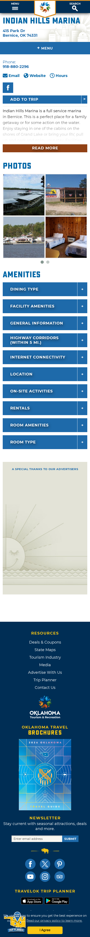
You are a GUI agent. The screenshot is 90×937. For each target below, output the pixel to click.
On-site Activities (31, 391)
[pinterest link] (59, 864)
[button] (15, 7)
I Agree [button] (45, 930)
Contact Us (45, 687)
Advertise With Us (45, 672)
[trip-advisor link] (59, 876)
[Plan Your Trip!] (15, 922)
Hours (62, 75)
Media (45, 665)
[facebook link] (30, 864)
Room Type (23, 442)
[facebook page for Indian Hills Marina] (8, 87)
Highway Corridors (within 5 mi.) (34, 340)
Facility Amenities (32, 306)
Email (14, 75)
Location (21, 374)
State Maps (45, 650)
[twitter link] (45, 864)
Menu (15, 3)
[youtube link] (30, 876)
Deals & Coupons (45, 642)
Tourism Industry (45, 657)
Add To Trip (24, 99)
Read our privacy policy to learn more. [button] (54, 921)
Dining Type (24, 289)
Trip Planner (45, 680)
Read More (45, 148)
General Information (36, 323)
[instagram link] (45, 876)
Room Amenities (29, 425)
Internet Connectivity (37, 357)
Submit (70, 839)
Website (38, 75)
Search (75, 3)
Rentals (20, 408)
